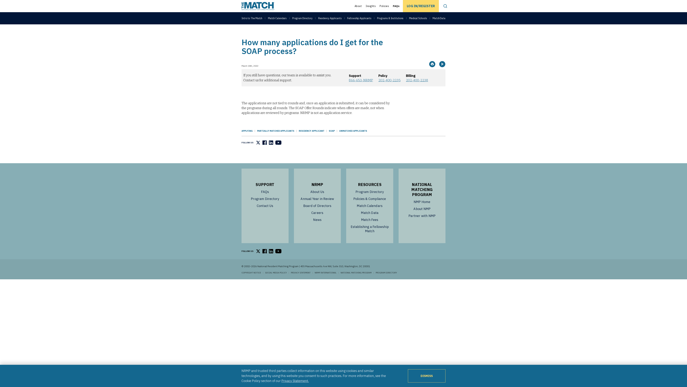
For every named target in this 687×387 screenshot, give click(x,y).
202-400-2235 (389, 80)
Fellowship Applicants (359, 18)
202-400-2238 (417, 80)
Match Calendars (277, 18)
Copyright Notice (251, 272)
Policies (384, 6)
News (317, 220)
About (358, 6)
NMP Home (422, 202)
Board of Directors (317, 206)
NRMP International (326, 272)
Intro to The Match (252, 18)
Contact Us (265, 206)
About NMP (421, 209)
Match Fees (369, 220)
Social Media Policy (276, 272)
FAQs (396, 6)
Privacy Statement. (295, 381)
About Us (317, 192)
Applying (247, 131)
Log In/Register (421, 6)
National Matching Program (356, 272)
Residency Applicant (311, 131)
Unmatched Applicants (353, 131)
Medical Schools (418, 18)
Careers (317, 213)
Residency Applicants (330, 18)
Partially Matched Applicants (275, 131)
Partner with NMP (421, 216)
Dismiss (427, 376)
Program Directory (302, 18)
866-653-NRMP (361, 80)
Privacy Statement (301, 272)
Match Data (439, 18)
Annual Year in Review (317, 199)
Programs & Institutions (390, 18)
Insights (371, 6)
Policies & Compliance (369, 199)
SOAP (332, 131)
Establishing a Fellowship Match (370, 229)
